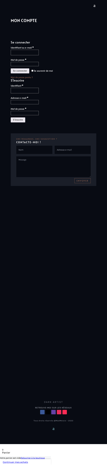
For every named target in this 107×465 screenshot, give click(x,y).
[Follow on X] (48, 412)
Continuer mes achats (15, 462)
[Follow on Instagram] (59, 412)
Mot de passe (24, 59)
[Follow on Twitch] (53, 412)
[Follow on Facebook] (42, 412)
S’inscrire (18, 120)
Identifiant (23, 85)
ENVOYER (82, 180)
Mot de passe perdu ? (22, 77)
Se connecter (20, 71)
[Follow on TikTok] (64, 412)
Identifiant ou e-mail (28, 47)
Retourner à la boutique (33, 458)
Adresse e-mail (25, 97)
